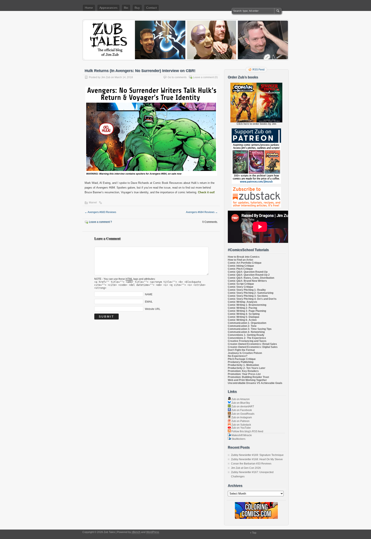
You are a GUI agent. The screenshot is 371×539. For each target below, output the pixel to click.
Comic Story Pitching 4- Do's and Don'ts (252, 298)
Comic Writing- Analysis (242, 301)
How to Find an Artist (240, 259)
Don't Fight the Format (241, 350)
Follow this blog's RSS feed (247, 431)
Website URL (152, 309)
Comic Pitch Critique (240, 268)
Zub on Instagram (241, 417)
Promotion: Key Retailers (243, 371)
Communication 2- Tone (242, 325)
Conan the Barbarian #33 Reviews (251, 463)
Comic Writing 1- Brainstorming (247, 304)
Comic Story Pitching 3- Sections (248, 295)
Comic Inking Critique (241, 265)
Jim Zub (105, 77)
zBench (136, 532)
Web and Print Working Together (247, 380)
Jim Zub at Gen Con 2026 (246, 467)
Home (89, 7)
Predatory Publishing (240, 362)
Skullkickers (238, 438)
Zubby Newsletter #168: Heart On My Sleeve (257, 459)
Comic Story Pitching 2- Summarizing (250, 292)
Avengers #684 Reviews (202, 212)
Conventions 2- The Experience (247, 338)
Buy (137, 7)
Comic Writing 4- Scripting (244, 313)
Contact (151, 7)
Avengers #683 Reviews (100, 212)
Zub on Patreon (240, 421)
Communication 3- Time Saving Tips (250, 328)
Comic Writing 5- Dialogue (243, 316)
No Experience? (237, 356)
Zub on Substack (241, 424)
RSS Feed (258, 69)
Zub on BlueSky (240, 402)
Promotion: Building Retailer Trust (248, 377)
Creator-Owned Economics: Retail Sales (252, 344)
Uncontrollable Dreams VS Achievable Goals (255, 383)
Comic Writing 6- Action (242, 319)
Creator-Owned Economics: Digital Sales (253, 347)
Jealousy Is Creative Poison (245, 353)
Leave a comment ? (100, 221)
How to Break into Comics (244, 256)
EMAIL (149, 301)
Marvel (93, 202)
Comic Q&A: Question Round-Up (248, 271)
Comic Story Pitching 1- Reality (247, 289)
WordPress (152, 532)
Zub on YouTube (241, 427)
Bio (126, 7)
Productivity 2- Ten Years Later (246, 368)
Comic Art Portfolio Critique (245, 262)
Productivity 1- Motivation (243, 365)
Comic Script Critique (241, 283)
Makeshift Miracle (241, 435)
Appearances (108, 7)
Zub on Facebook (241, 410)
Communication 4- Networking (246, 331)
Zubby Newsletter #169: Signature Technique (257, 455)
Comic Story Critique (240, 286)
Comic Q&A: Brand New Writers (247, 280)
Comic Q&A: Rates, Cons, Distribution (251, 277)
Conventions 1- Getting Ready (246, 334)
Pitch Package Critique (242, 359)
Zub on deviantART (242, 406)
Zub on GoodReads (242, 413)
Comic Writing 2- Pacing (242, 307)
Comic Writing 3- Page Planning (247, 310)
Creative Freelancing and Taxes (247, 341)
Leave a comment (203, 77)
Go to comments (177, 77)
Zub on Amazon (240, 399)
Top (254, 532)
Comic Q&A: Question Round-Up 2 (249, 274)
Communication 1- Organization (247, 322)
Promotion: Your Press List (244, 374)
